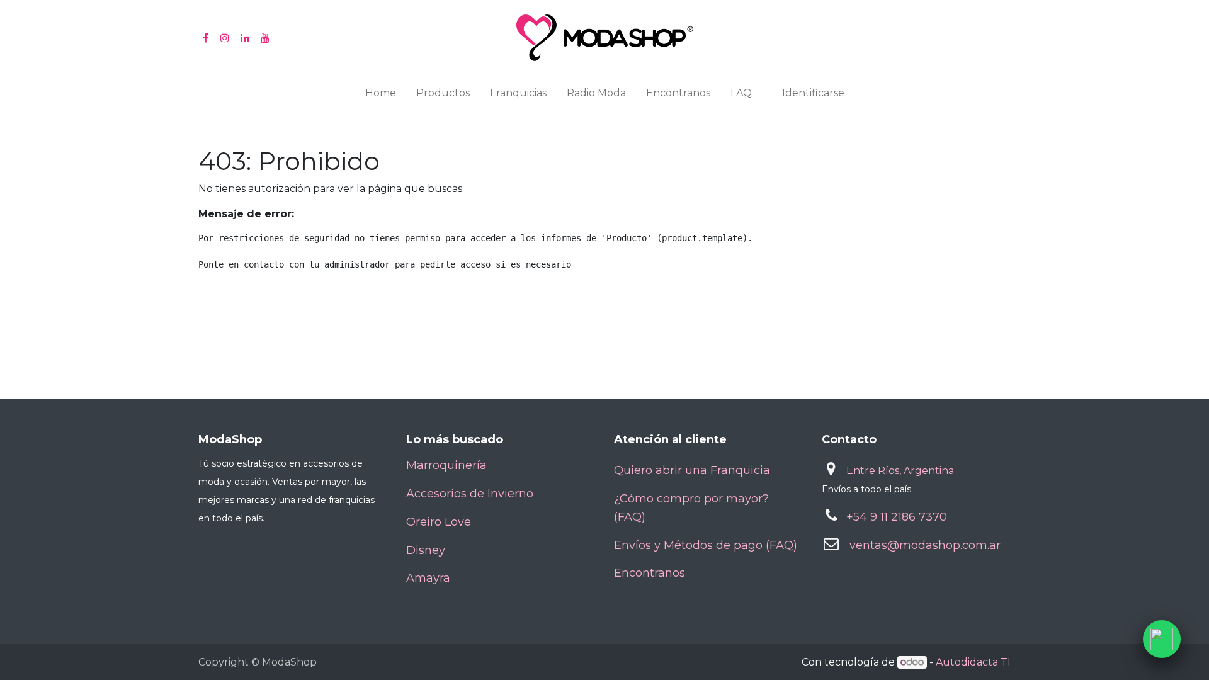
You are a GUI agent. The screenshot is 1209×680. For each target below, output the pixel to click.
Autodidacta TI (973, 662)
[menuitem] (380, 96)
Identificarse (813, 93)
